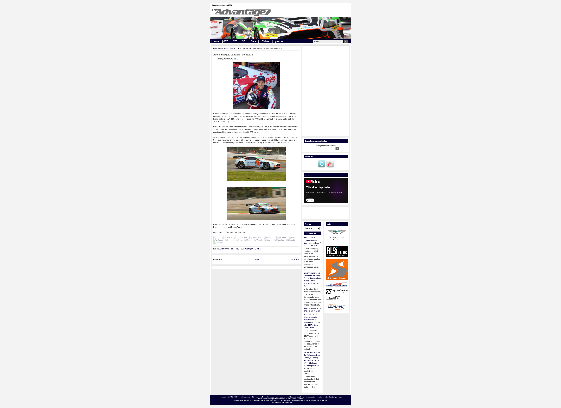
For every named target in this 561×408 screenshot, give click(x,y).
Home (215, 48)
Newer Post (218, 259)
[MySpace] (218, 240)
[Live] (239, 240)
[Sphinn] (268, 240)
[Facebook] (281, 237)
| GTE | (225, 41)
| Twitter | (265, 41)
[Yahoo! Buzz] (255, 237)
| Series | (254, 41)
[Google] (248, 240)
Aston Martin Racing (226, 48)
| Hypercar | (278, 41)
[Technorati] (269, 237)
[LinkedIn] (229, 240)
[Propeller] (279, 240)
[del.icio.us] (227, 237)
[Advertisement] (326, 91)
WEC (255, 48)
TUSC (239, 48)
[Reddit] (258, 240)
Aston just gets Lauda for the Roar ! (233, 54)
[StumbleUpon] (240, 237)
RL (235, 48)
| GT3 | (235, 41)
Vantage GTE (247, 48)
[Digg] (216, 237)
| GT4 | (244, 41)
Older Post (295, 259)
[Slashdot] (290, 240)
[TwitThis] (293, 237)
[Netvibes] (218, 243)
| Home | (215, 41)
